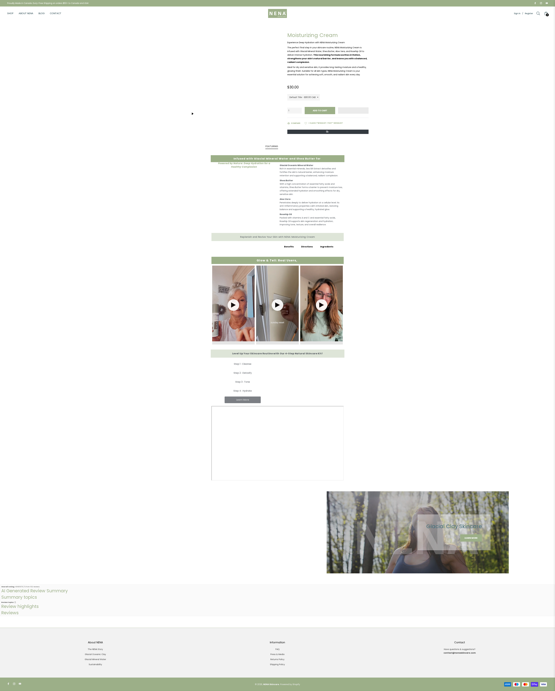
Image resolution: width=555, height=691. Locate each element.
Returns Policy (277, 659)
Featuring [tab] (271, 146)
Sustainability (95, 664)
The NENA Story (95, 649)
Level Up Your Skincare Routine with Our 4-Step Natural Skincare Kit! (277, 353)
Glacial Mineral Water (95, 659)
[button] (353, 110)
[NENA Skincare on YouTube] (546, 3)
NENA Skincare (271, 684)
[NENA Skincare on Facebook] (535, 3)
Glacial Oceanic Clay (95, 654)
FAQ (277, 649)
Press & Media (277, 654)
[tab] (310, 247)
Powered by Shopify (290, 684)
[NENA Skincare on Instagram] (541, 3)
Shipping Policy (277, 664)
